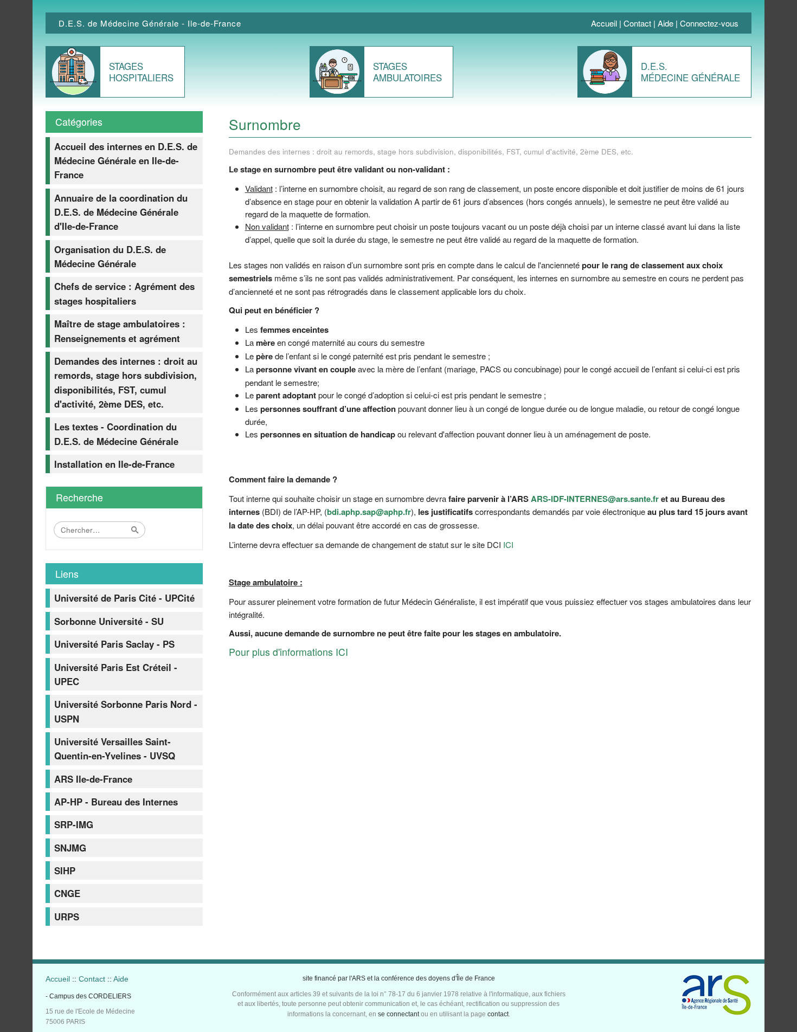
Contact (637, 23)
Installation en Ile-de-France (114, 463)
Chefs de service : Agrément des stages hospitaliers (124, 293)
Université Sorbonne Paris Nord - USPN (125, 711)
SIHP (64, 870)
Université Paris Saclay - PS (114, 643)
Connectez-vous (709, 23)
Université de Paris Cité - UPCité (124, 597)
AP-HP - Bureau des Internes (116, 801)
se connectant (398, 1014)
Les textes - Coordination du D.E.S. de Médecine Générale (116, 433)
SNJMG (70, 847)
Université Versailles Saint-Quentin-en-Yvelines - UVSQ (114, 748)
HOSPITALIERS (141, 71)
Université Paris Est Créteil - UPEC (115, 674)
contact (498, 1014)
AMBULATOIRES (407, 71)
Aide (665, 23)
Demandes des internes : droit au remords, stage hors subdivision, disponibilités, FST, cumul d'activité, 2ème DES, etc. (125, 382)
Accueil (604, 23)
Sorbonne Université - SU (109, 621)
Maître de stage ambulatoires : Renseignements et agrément (119, 330)
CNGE (67, 893)
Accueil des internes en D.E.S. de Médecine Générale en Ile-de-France (125, 161)
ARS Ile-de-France (93, 778)
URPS (66, 916)
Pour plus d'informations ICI (288, 652)
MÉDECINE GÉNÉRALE (690, 71)
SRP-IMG (73, 824)
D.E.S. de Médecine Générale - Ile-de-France (150, 23)
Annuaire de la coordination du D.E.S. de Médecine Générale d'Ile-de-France (121, 212)
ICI (508, 544)
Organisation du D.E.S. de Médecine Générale (110, 256)
